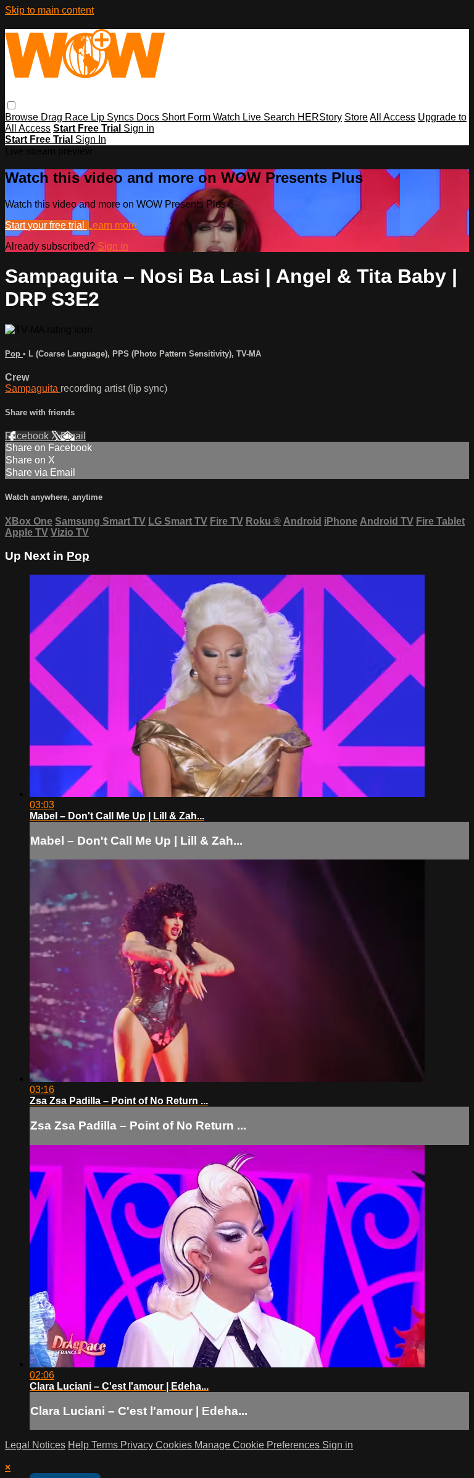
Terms (105, 1445)
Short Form (187, 117)
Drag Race (66, 117)
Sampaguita (32, 388)
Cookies (175, 1445)
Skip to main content (49, 10)
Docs (149, 117)
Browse (23, 117)
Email (73, 436)
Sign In (90, 139)
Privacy (138, 1445)
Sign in (138, 128)
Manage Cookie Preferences (258, 1445)
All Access (392, 117)
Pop (14, 353)
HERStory (319, 117)
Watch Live (238, 117)
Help (79, 1445)
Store (356, 117)
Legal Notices (35, 1445)
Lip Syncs (113, 117)
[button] (11, 105)
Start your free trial (46, 225)
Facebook (28, 436)
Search (280, 117)
